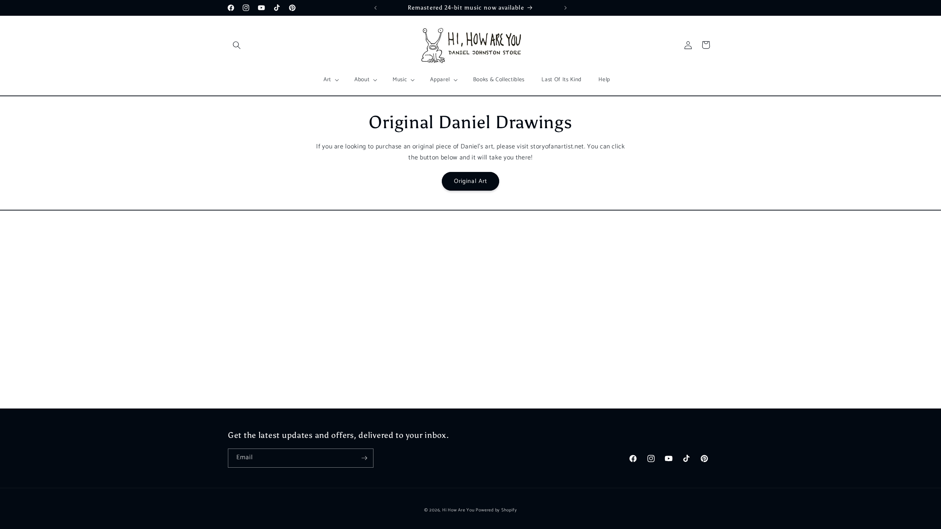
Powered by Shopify (496, 510)
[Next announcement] (566, 7)
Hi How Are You (458, 510)
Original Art (470, 181)
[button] (237, 45)
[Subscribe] (364, 458)
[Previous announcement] (376, 7)
